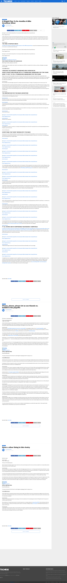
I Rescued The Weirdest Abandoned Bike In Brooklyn (18, 70)
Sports (32, 1)
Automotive (23, 1)
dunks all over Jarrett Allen (13, 335)
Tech (19, 1)
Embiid (17, 330)
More (40, 1)
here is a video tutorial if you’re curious (15, 223)
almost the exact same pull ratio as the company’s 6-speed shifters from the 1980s (17, 229)
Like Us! (36, 1)
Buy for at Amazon (6, 68)
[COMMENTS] (41, 30)
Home (15, 1)
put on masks (34, 503)
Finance (28, 1)
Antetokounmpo (32, 330)
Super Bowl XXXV (36, 502)
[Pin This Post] (25, 30)
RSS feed (17, 575)
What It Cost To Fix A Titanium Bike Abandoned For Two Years (21, 74)
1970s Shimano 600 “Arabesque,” (26, 167)
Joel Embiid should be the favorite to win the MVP (16, 328)
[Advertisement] (33, 10)
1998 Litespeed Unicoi (28, 45)
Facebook (6, 575)
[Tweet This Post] (18, 30)
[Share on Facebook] (10, 30)
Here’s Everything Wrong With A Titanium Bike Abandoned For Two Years (25, 72)
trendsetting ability (39, 328)
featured (9, 278)
